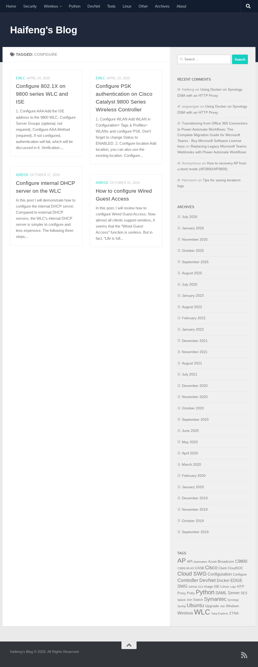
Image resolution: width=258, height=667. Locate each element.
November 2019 (195, 509)
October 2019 (193, 521)
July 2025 (189, 284)
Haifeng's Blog (43, 29)
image (208, 586)
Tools (111, 6)
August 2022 (192, 307)
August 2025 (192, 273)
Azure (212, 561)
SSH (189, 599)
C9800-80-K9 (185, 568)
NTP (240, 586)
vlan (222, 606)
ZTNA (234, 613)
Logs (233, 586)
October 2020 (193, 408)
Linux (127, 6)
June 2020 (190, 431)
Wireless (51, 6)
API (189, 561)
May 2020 (190, 442)
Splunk (181, 599)
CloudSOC (235, 568)
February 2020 (194, 476)
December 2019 (195, 498)
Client (222, 568)
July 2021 (189, 374)
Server (234, 593)
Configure (240, 574)
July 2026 (189, 217)
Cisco (211, 567)
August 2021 (192, 363)
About (181, 6)
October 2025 (193, 251)
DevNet (93, 6)
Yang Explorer (219, 613)
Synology (233, 599)
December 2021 (195, 341)
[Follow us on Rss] (244, 655)
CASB (199, 568)
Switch (198, 600)
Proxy (181, 593)
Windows (232, 606)
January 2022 (193, 329)
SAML (221, 592)
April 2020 (190, 453)
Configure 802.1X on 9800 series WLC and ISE (42, 94)
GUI (200, 586)
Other (143, 6)
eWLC (20, 78)
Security (30, 6)
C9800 (241, 561)
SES (244, 593)
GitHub (192, 586)
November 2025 (195, 239)
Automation (200, 561)
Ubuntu (195, 605)
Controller (187, 580)
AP (181, 560)
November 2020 (195, 397)
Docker (223, 580)
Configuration (220, 574)
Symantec (215, 599)
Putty (191, 593)
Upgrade (212, 606)
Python (74, 6)
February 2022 (194, 318)
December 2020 (195, 386)
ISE (216, 586)
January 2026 (193, 228)
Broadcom (226, 561)
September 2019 (195, 532)
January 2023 (193, 295)
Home (11, 6)
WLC (202, 612)
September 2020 (195, 419)
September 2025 (195, 262)
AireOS (22, 175)
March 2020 (191, 464)
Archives (162, 6)
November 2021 (195, 352)
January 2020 (193, 487)
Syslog (181, 606)
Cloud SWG (192, 574)
